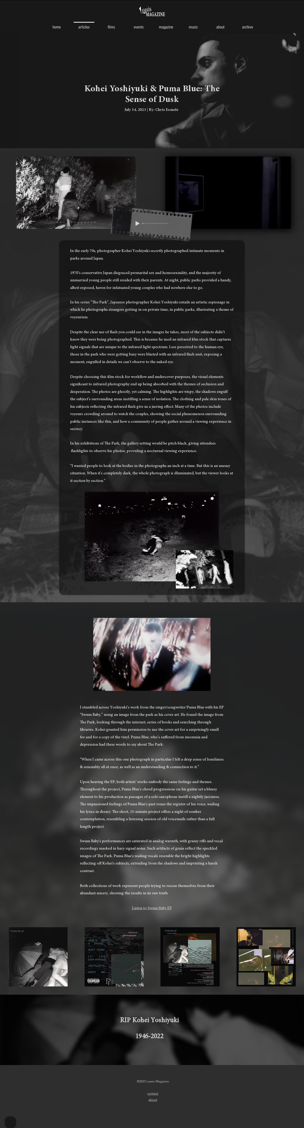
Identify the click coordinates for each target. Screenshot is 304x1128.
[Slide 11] (91, 222)
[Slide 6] (75, 222)
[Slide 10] (88, 222)
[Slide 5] (71, 222)
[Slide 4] (67, 222)
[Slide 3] (64, 222)
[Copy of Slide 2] (60, 222)
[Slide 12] (95, 222)
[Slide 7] (78, 222)
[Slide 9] (85, 222)
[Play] (138, 223)
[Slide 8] (81, 222)
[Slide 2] (57, 222)
